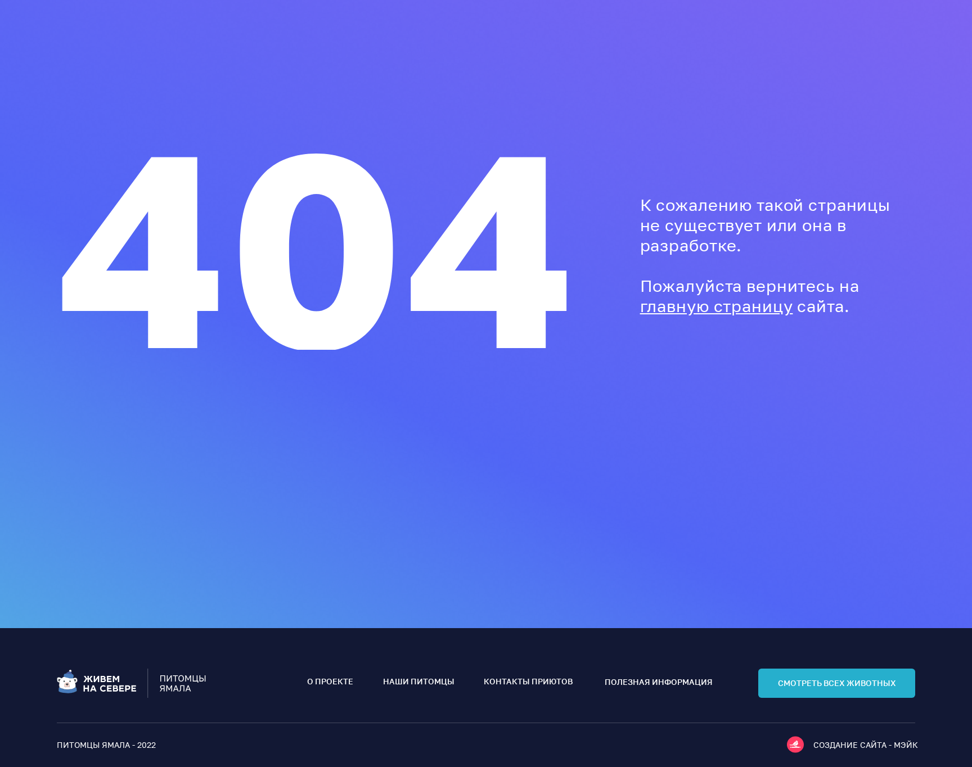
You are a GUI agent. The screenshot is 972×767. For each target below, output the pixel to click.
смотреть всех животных (837, 683)
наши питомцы (418, 681)
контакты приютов (528, 681)
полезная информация (659, 682)
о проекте (330, 681)
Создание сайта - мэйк (865, 745)
